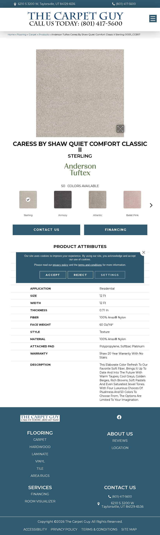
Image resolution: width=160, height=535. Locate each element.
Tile (40, 468)
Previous (9, 199)
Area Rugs (40, 476)
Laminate (40, 454)
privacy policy (60, 264)
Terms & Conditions (99, 529)
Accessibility (35, 529)
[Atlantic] (97, 199)
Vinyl (40, 461)
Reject (80, 275)
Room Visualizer (40, 501)
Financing (116, 230)
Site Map (129, 529)
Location (120, 448)
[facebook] (119, 417)
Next (151, 199)
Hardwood (40, 447)
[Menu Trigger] (153, 18)
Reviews (120, 441)
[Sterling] (28, 199)
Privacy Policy (64, 529)
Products (44, 34)
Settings (110, 275)
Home (11, 34)
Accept (53, 275)
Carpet (32, 34)
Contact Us (47, 230)
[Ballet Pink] (132, 199)
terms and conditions (90, 264)
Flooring (21, 34)
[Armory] (62, 199)
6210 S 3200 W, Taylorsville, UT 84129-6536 (46, 4)
